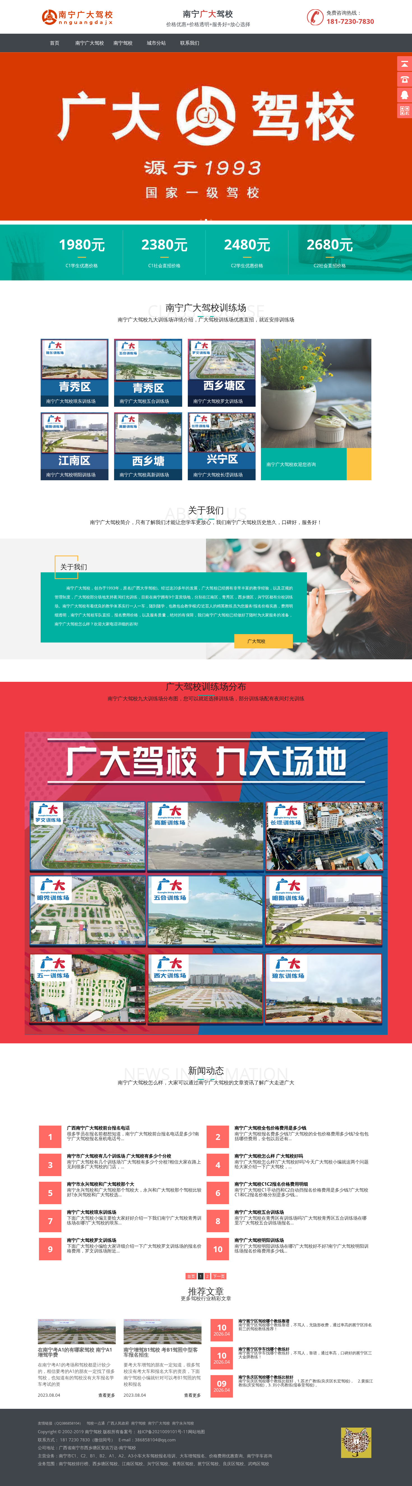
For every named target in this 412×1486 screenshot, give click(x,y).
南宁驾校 (123, 43)
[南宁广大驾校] (79, 24)
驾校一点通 (96, 1423)
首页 (54, 43)
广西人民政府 (118, 1423)
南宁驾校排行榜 (73, 1463)
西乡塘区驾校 (105, 1463)
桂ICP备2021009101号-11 (162, 1431)
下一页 (219, 1276)
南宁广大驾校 (89, 43)
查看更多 (106, 1395)
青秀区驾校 (182, 1463)
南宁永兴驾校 (183, 1423)
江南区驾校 (132, 1463)
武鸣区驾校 (258, 1463)
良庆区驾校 (233, 1463)
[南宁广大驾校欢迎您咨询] (316, 394)
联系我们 (189, 43)
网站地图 (196, 1431)
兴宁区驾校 (157, 1463)
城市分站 (156, 43)
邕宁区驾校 (208, 1463)
